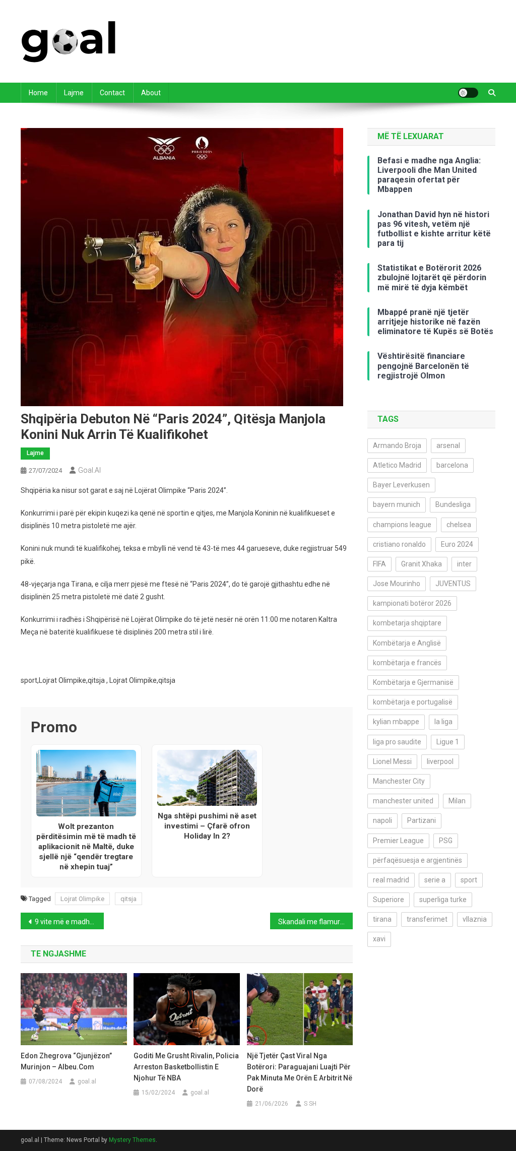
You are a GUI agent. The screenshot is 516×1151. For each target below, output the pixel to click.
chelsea (458, 525)
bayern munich (396, 504)
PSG (446, 841)
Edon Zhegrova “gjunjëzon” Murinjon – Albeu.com (66, 1061)
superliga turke (443, 900)
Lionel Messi (392, 761)
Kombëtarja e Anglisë (407, 643)
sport (469, 880)
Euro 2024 (457, 544)
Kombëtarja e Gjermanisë (413, 682)
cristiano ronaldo (399, 544)
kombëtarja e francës (407, 663)
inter (464, 564)
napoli (382, 820)
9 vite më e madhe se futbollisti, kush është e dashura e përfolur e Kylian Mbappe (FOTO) (69, 922)
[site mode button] (468, 93)
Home (38, 93)
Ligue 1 (447, 742)
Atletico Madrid (397, 465)
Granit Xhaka (421, 564)
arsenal (448, 445)
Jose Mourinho (396, 584)
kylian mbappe (396, 722)
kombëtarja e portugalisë (413, 702)
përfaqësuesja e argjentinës (417, 860)
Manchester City (399, 781)
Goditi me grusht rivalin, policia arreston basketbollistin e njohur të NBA (186, 1067)
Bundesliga (453, 504)
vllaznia (475, 919)
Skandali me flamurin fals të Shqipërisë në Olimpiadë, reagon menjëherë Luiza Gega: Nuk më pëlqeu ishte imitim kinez (315, 922)
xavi (379, 939)
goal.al (89, 470)
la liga (443, 722)
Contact (112, 93)
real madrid (391, 880)
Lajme (74, 93)
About (151, 93)
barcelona (452, 465)
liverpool (440, 761)
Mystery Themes (132, 1139)
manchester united (403, 801)
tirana (382, 919)
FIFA (379, 564)
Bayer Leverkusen (401, 485)
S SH (310, 1103)
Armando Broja (397, 445)
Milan (457, 801)
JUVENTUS (453, 584)
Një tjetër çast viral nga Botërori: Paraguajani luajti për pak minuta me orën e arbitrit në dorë (299, 1072)
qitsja (128, 899)
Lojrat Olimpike (82, 899)
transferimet (427, 919)
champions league (402, 525)
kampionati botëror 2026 (412, 603)
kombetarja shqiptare (407, 623)
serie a (434, 880)
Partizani (421, 820)
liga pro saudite (397, 742)
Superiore (388, 900)
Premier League (398, 841)
